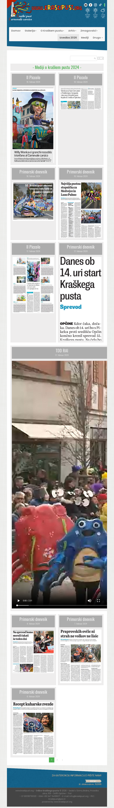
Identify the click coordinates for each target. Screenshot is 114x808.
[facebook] (90, 5)
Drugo (97, 37)
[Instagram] (95, 5)
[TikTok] (100, 5)
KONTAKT (93, 781)
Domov (16, 30)
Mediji (85, 37)
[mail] (85, 5)
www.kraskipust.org (63, 801)
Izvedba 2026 (68, 37)
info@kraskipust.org (79, 796)
